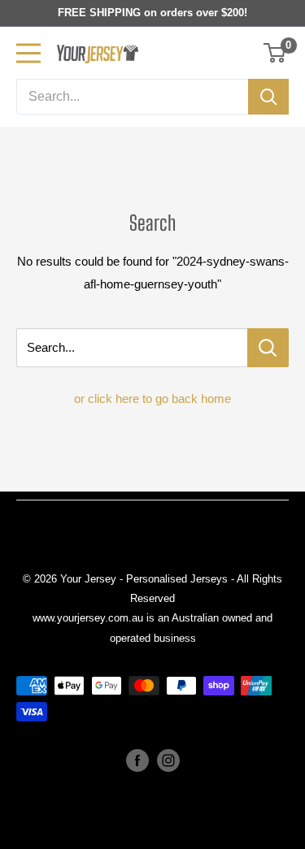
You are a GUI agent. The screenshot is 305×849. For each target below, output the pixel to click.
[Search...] (268, 347)
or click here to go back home (152, 398)
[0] (275, 53)
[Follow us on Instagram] (168, 760)
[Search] (268, 97)
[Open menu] (28, 53)
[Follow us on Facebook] (137, 760)
